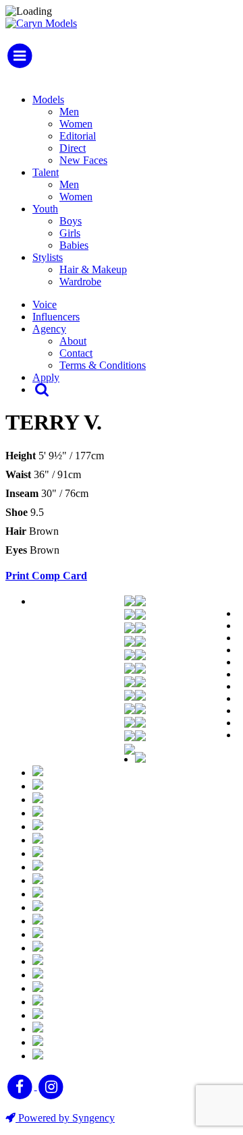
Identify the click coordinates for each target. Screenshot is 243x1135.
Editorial (77, 136)
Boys (70, 221)
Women (75, 123)
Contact (75, 353)
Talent (45, 172)
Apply (45, 377)
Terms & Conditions (102, 365)
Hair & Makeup (93, 269)
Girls (69, 233)
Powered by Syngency (65, 1118)
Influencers (56, 316)
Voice (44, 304)
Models (48, 99)
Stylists (47, 257)
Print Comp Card (46, 575)
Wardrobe (80, 281)
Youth (45, 208)
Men (69, 111)
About (72, 341)
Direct (72, 148)
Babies (73, 245)
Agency (49, 328)
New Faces (83, 160)
